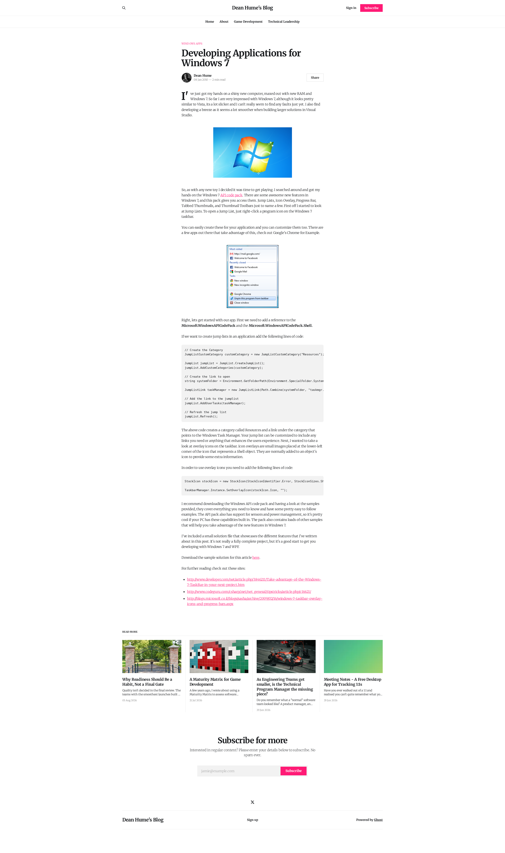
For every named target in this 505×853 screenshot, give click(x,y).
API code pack (231, 195)
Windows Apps (192, 43)
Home (209, 21)
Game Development (248, 21)
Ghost (378, 820)
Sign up (252, 820)
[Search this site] (124, 8)
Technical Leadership (284, 21)
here (255, 557)
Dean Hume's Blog (252, 8)
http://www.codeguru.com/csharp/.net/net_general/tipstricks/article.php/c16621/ (249, 591)
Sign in (351, 8)
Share (315, 77)
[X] (252, 802)
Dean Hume (203, 75)
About (224, 21)
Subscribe (371, 8)
